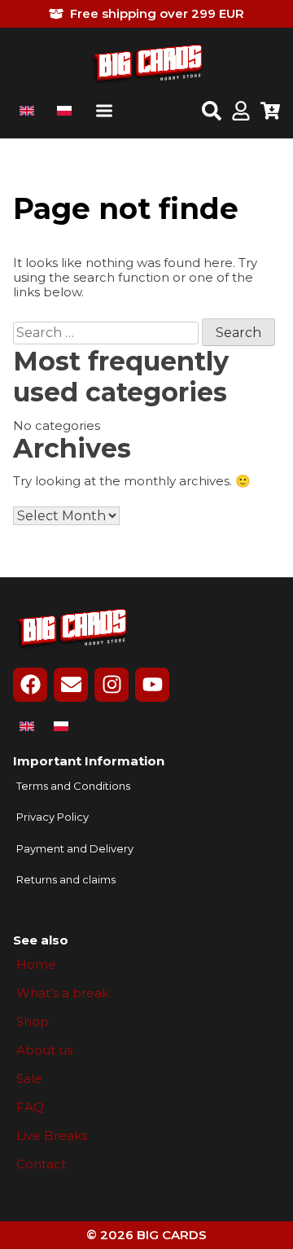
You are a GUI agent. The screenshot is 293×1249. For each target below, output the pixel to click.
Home (36, 965)
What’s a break (62, 993)
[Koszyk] (270, 112)
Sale (29, 1079)
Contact (41, 1164)
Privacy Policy (52, 817)
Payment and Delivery (74, 849)
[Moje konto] (241, 112)
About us (44, 1050)
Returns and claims (66, 880)
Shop (32, 1022)
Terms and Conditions (73, 786)
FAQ (30, 1107)
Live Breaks (51, 1135)
